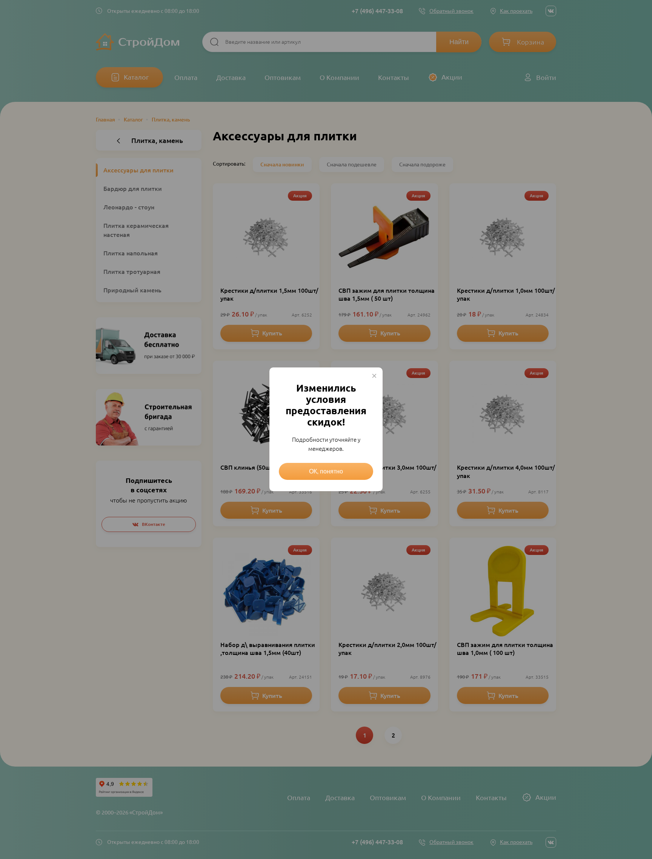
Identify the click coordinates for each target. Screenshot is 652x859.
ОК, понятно (326, 471)
